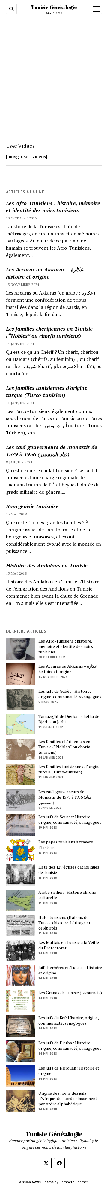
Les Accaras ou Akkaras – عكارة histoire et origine (45, 273)
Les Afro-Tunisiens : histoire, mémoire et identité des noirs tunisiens (53, 206)
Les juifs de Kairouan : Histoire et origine (68, 1070)
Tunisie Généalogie (54, 7)
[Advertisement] (54, 79)
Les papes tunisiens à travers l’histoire (65, 844)
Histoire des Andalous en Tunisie (47, 565)
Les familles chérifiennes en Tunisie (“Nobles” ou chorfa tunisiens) (49, 332)
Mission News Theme (36, 1182)
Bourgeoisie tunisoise (32, 506)
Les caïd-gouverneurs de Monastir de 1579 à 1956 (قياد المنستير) (51, 450)
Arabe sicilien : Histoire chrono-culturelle (68, 895)
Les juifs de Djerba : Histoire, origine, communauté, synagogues (69, 1045)
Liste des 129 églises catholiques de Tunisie (68, 869)
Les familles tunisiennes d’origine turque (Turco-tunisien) (46, 391)
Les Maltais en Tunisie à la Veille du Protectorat (68, 945)
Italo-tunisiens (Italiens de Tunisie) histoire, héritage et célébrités (64, 923)
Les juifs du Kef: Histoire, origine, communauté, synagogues (68, 1020)
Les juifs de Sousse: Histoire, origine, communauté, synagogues (69, 819)
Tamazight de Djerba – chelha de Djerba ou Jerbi (68, 719)
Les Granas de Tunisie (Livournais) (70, 992)
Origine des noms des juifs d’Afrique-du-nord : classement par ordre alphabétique (67, 1098)
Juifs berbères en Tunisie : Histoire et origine (70, 970)
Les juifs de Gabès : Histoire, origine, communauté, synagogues (69, 694)
